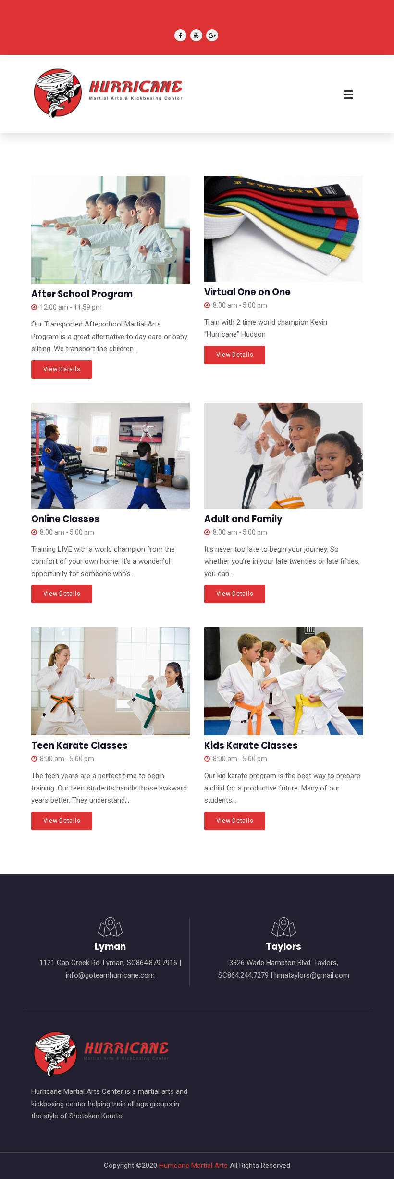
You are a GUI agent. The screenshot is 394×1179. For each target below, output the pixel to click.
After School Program (82, 294)
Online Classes (65, 519)
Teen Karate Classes (79, 746)
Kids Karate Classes (251, 746)
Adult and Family (243, 519)
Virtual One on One (247, 292)
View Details (62, 369)
